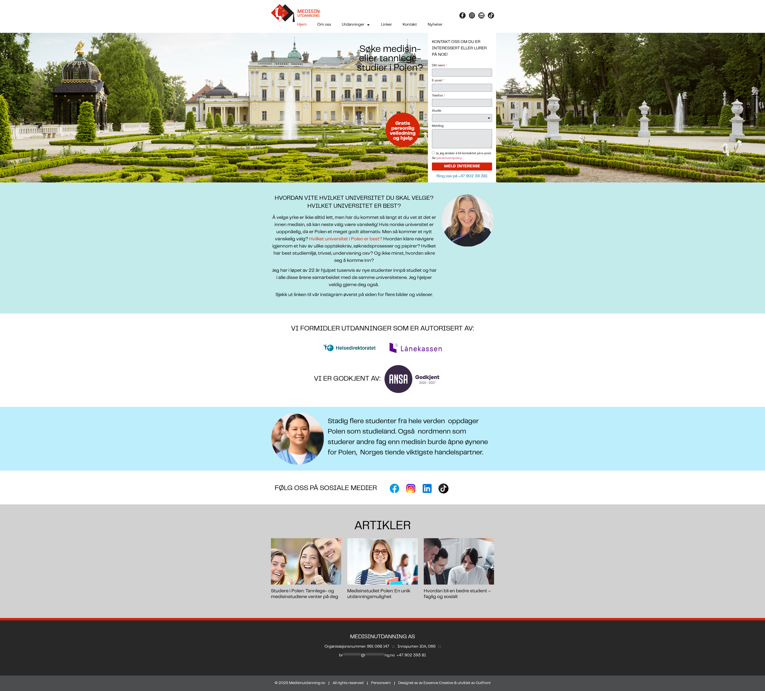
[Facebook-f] (462, 15)
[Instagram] (472, 15)
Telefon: (438, 95)
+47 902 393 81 (411, 655)
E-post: (438, 80)
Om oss (324, 24)
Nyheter (435, 24)
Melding (438, 126)
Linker (386, 24)
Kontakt (410, 24)
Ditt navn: (439, 65)
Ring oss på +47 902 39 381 (461, 176)
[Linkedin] (481, 15)
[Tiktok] (491, 15)
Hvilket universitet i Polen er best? (345, 239)
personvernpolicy (449, 158)
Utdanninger (353, 24)
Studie (436, 110)
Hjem (302, 24)
